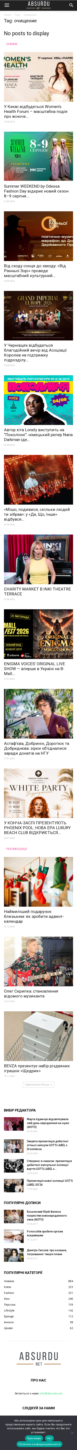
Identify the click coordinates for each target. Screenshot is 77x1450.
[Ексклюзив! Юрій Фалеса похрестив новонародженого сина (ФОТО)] (14, 1216)
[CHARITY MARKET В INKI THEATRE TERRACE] (38, 559)
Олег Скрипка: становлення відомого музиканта (31, 993)
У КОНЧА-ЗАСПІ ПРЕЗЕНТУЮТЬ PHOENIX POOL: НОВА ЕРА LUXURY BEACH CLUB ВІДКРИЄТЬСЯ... (37, 828)
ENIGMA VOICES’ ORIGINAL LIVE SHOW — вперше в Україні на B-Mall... (34, 669)
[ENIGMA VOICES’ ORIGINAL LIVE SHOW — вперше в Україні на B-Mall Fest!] (38, 634)
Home (7, 14)
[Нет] (72, 1433)
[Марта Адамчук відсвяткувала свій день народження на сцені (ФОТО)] (14, 1124)
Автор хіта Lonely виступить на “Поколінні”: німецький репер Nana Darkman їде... (38, 435)
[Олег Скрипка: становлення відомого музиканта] (38, 961)
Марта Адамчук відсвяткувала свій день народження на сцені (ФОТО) (48, 1123)
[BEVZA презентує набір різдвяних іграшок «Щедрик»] (38, 1036)
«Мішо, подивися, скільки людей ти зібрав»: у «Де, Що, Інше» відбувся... (37, 514)
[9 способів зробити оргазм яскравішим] (14, 1236)
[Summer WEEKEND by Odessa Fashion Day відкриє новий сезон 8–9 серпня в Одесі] (38, 156)
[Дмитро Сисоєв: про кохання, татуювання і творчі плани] (14, 1255)
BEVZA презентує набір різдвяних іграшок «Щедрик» (37, 1068)
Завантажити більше (37, 1084)
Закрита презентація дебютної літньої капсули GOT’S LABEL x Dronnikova (48, 1145)
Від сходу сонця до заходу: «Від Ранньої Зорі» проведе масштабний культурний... (35, 271)
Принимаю (34, 1438)
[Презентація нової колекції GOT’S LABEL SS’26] (14, 1185)
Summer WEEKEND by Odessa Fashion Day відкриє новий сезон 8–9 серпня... (36, 191)
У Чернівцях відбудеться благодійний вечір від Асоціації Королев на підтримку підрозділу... (35, 352)
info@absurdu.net (51, 1393)
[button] (71, 5)
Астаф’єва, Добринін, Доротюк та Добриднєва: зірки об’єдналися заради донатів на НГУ (36, 748)
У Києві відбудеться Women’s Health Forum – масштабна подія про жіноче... (36, 111)
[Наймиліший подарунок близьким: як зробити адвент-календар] (38, 882)
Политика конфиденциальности (39, 1444)
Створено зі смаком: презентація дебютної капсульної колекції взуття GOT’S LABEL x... (49, 1164)
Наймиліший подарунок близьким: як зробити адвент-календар (34, 916)
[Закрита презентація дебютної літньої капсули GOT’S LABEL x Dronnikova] (14, 1146)
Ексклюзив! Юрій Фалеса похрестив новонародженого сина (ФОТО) (47, 1215)
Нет (49, 1438)
